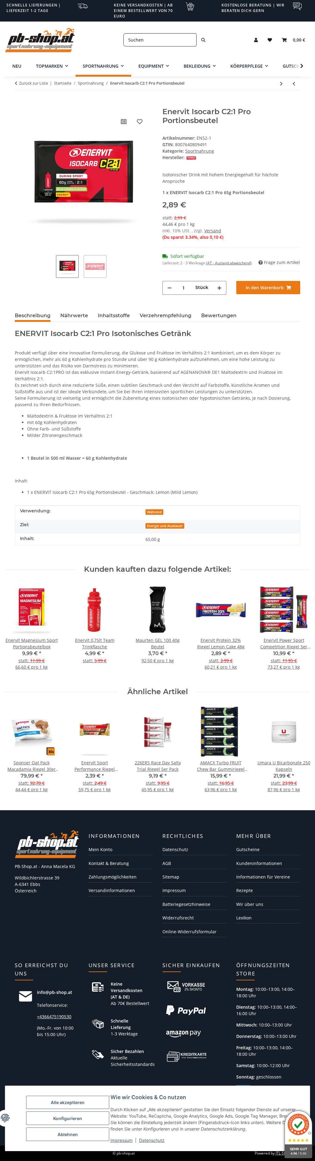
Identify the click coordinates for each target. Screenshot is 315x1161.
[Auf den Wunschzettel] (139, 121)
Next (300, 630)
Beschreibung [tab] (32, 315)
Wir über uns (249, 904)
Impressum (121, 1140)
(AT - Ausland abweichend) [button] (229, 263)
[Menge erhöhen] (219, 287)
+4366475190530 (54, 1016)
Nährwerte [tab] (74, 315)
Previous (15, 630)
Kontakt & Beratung (109, 863)
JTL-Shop (283, 1153)
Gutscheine (248, 849)
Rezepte (244, 890)
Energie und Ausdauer (165, 526)
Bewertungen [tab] (219, 315)
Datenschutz (152, 1140)
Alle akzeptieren (68, 1102)
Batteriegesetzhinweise (186, 904)
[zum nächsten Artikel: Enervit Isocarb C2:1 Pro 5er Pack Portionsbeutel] (281, 83)
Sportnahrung (199, 151)
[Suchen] (203, 39)
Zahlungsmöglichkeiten (113, 877)
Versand (212, 231)
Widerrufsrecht (178, 918)
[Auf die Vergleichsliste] (123, 121)
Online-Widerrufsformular (189, 932)
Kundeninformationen (259, 863)
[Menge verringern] (169, 287)
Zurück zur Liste (33, 83)
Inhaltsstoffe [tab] (114, 315)
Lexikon (244, 918)
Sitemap (170, 877)
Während (154, 512)
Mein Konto (100, 849)
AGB (166, 863)
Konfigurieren (67, 1118)
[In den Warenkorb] (20, 104)
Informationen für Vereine (263, 877)
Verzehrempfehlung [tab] (165, 315)
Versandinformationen (112, 890)
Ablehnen (68, 1134)
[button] (256, 39)
